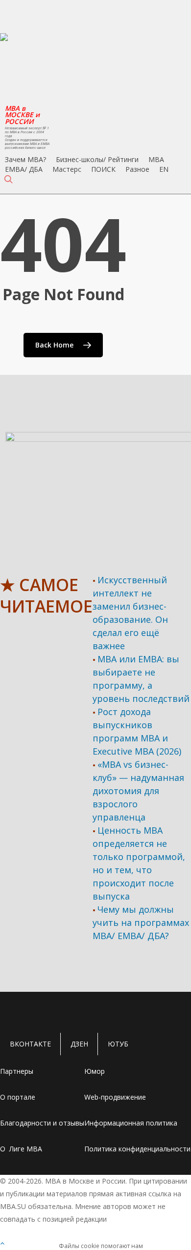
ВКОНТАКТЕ (30, 1043)
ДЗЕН (79, 1043)
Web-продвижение (115, 1097)
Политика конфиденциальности (137, 1148)
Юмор (94, 1071)
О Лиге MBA (21, 1148)
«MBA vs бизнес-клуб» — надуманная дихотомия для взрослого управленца (138, 790)
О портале (17, 1097)
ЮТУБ (118, 1043)
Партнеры (16, 1071)
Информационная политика (130, 1122)
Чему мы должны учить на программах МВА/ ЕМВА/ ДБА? (141, 922)
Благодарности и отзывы (42, 1122)
